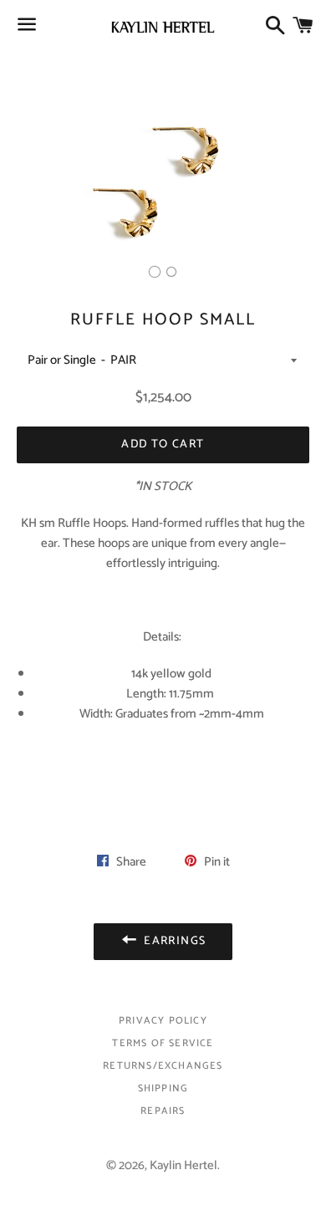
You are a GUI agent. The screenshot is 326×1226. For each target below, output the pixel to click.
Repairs (162, 1111)
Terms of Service (162, 1043)
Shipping (163, 1088)
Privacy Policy (163, 1021)
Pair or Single (62, 360)
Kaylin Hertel (183, 1165)
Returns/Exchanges (162, 1066)
